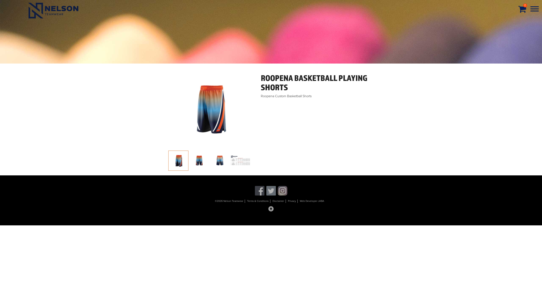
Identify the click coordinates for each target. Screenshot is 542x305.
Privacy (292, 201)
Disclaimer (278, 201)
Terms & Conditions (258, 201)
